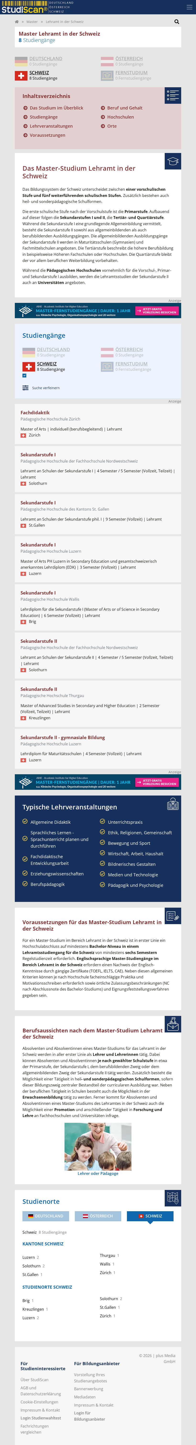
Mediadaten (85, 1397)
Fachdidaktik (35, 412)
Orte (112, 126)
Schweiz (154, 1216)
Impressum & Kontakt (40, 1410)
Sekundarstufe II (39, 641)
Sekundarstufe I (38, 454)
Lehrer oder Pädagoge (98, 1173)
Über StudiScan (35, 1379)
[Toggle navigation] (189, 7)
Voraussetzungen (47, 135)
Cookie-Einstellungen (39, 1402)
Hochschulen (120, 117)
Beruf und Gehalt (124, 108)
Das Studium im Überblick (56, 108)
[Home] (17, 21)
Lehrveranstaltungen (51, 126)
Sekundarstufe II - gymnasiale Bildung (63, 737)
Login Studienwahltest (41, 1418)
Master (32, 21)
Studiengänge (44, 117)
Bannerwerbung (88, 1388)
